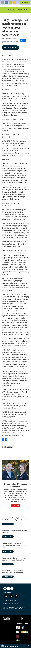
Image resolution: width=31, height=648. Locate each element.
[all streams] (28, 646)
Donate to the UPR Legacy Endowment (15, 485)
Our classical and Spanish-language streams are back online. (15, 10)
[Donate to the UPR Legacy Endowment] (15, 470)
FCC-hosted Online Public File (11, 603)
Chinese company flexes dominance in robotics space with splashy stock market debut (14, 545)
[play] (3, 646)
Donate (25, 2)
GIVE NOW (15, 505)
